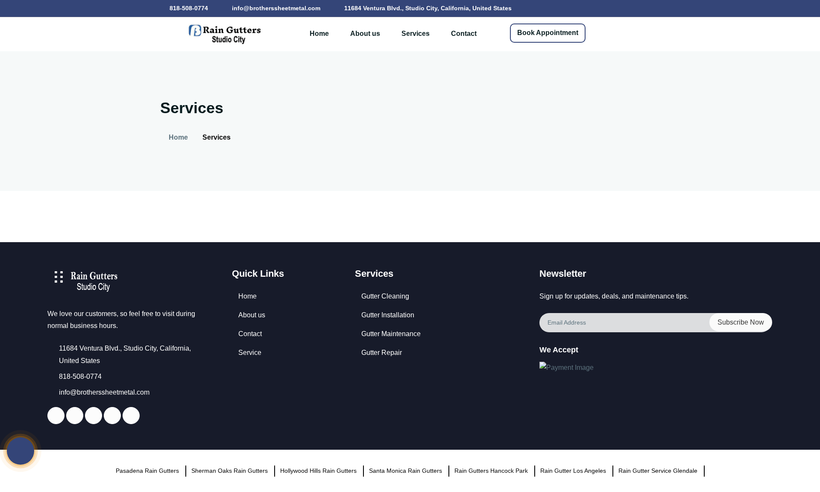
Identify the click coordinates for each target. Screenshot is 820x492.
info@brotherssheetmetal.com (275, 8)
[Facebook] (55, 416)
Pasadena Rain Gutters (147, 470)
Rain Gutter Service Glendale (657, 470)
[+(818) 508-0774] (20, 451)
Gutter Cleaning (385, 296)
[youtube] (130, 416)
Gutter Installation (387, 315)
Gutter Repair (381, 352)
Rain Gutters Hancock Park (491, 470)
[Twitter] (74, 416)
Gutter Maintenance (391, 333)
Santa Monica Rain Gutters (405, 470)
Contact (464, 33)
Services (415, 33)
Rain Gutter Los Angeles (573, 470)
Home (319, 33)
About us (365, 33)
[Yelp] (93, 416)
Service (249, 352)
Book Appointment (547, 32)
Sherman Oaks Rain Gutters (229, 470)
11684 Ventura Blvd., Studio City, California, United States (427, 8)
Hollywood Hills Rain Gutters (318, 470)
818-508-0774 (188, 8)
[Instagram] (111, 416)
